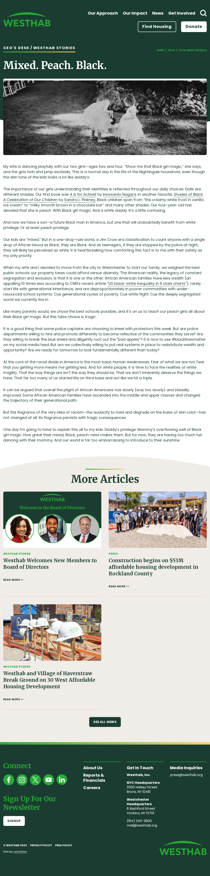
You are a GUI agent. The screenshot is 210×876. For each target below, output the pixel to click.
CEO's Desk (16, 47)
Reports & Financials (94, 777)
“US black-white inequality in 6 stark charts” (147, 283)
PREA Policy (63, 845)
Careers (91, 788)
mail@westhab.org (142, 825)
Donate (194, 26)
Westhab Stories (54, 47)
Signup (14, 821)
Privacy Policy (41, 845)
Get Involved (181, 13)
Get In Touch (140, 768)
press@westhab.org (186, 775)
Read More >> (13, 580)
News (157, 13)
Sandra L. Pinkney (79, 199)
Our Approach (103, 13)
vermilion (20, 851)
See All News (104, 722)
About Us (92, 768)
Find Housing (157, 26)
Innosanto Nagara (119, 194)
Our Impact (135, 13)
